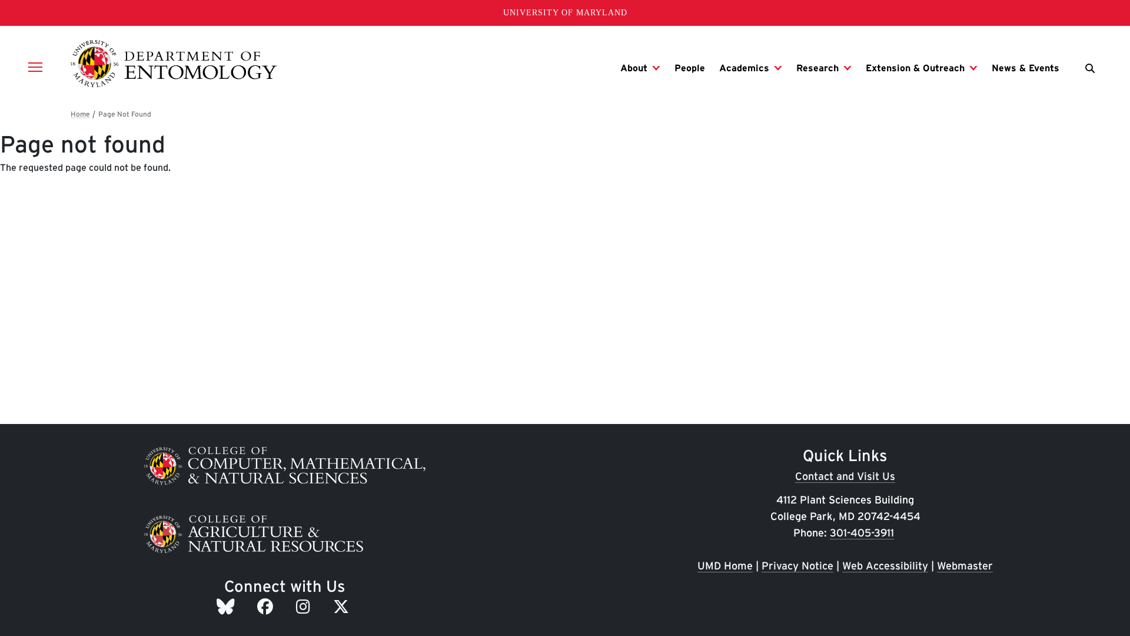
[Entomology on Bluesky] (227, 606)
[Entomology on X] (343, 606)
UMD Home (725, 565)
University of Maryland (565, 12)
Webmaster (965, 565)
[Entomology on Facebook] (267, 606)
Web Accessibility (885, 565)
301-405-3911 (862, 532)
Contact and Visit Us (845, 476)
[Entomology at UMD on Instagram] (305, 606)
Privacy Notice (797, 565)
